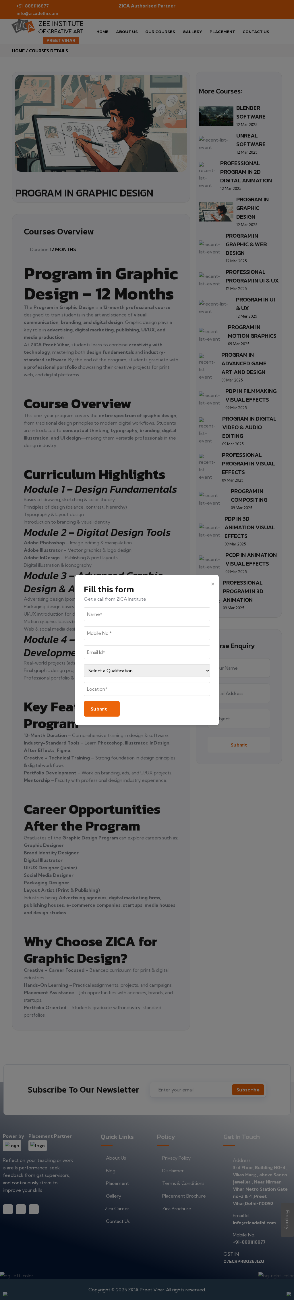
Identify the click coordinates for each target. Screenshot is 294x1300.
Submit (99, 708)
